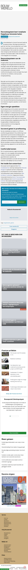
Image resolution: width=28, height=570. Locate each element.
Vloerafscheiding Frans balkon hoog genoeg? (13, 447)
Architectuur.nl (7, 546)
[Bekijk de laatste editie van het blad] (14, 490)
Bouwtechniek (4, 36)
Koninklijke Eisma (8, 559)
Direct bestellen (14, 433)
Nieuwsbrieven (7, 533)
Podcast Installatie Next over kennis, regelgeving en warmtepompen (13, 304)
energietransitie (6, 222)
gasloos (12, 222)
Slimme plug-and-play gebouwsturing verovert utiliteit (11, 252)
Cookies (16, 568)
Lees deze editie (11, 506)
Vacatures (6, 526)
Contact (5, 519)
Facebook (6, 537)
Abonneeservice (7, 522)
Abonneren (21, 202)
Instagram (6, 538)
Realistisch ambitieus (15, 359)
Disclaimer (12, 567)
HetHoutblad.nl (7, 549)
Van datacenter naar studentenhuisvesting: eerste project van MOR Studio (17, 367)
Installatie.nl (6, 547)
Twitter (5, 535)
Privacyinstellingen (9, 568)
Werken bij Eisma (7, 558)
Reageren (14, 229)
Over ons (6, 518)
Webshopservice (7, 523)
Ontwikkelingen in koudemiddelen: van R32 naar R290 (13, 322)
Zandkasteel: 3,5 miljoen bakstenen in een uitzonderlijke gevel (16, 374)
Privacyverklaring (22, 568)
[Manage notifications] (25, 567)
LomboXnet (9, 175)
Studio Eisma (7, 562)
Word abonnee (23, 5)
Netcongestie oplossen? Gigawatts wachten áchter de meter (13, 287)
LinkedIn (6, 534)
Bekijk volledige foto (14, 22)
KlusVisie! (6, 550)
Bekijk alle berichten (14, 217)
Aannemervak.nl (7, 545)
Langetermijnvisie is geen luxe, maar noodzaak (14, 340)
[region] (14, 289)
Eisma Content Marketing (9, 561)
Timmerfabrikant (7, 551)
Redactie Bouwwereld (14, 36)
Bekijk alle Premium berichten (14, 393)
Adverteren (6, 525)
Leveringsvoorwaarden (21, 567)
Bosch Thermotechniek (19, 177)
